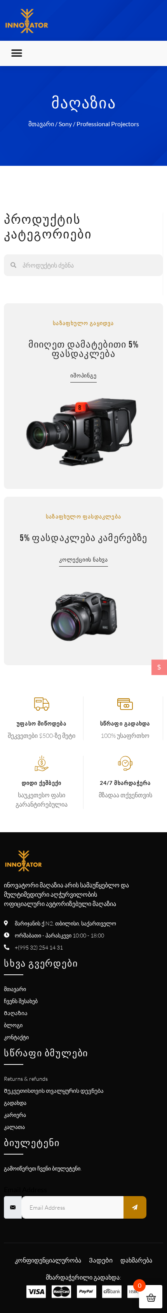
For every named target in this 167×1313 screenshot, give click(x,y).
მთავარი (41, 123)
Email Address (25, 1189)
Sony (65, 123)
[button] (16, 53)
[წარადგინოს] (135, 1207)
